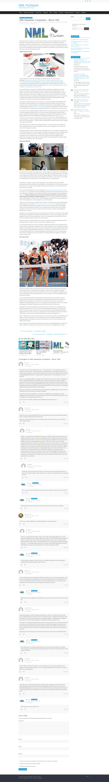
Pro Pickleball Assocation (23, 23)
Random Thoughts (69, 12)
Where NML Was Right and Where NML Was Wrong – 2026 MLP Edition (81, 78)
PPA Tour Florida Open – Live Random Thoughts (32, 331)
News (50, 12)
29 (43, 355)
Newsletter (38, 12)
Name (20, 739)
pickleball (58, 22)
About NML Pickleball (29, 12)
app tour (42, 22)
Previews (77, 12)
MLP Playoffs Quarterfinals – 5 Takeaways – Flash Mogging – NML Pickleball (81, 75)
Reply (66, 402)
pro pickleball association (33, 23)
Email (20, 746)
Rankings (83, 12)
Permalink (28, 366)
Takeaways (45, 12)
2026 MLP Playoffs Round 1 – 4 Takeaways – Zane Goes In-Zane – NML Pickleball (82, 61)
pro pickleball (65, 22)
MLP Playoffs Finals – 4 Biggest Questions (79, 39)
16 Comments (34, 22)
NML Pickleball (28, 5)
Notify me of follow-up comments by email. (30, 763)
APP (39, 22)
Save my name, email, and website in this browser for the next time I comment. (39, 761)
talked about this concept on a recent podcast (45, 204)
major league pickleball (52, 22)
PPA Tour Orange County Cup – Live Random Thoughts (42, 352)
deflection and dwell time (39, 106)
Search (72, 16)
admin (29, 22)
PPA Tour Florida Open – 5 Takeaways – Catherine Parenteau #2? (50, 334)
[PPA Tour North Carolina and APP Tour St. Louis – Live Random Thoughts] (27, 341)
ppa (61, 22)
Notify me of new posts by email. (27, 766)
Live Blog (61, 12)
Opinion (55, 12)
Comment (21, 721)
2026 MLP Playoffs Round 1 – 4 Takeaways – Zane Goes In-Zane (82, 111)
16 (26, 355)
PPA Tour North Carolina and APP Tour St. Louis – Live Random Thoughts (25, 352)
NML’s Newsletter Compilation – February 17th (60, 351)
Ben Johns (46, 22)
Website (20, 754)
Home (20, 12)
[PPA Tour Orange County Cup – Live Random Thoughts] (44, 341)
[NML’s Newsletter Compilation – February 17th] (61, 341)
